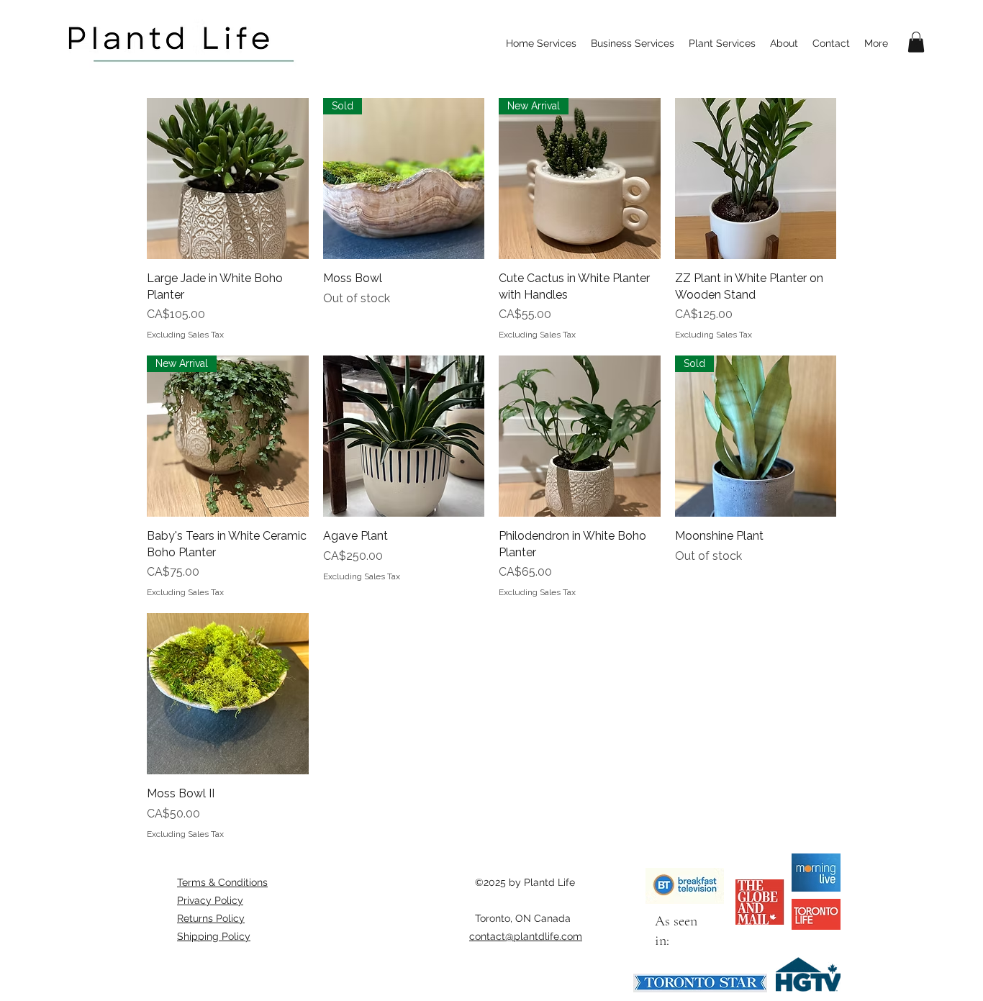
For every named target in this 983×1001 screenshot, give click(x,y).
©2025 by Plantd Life (525, 882)
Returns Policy (211, 918)
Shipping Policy (213, 936)
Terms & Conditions (222, 882)
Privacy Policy (210, 900)
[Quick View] (228, 179)
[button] (916, 42)
